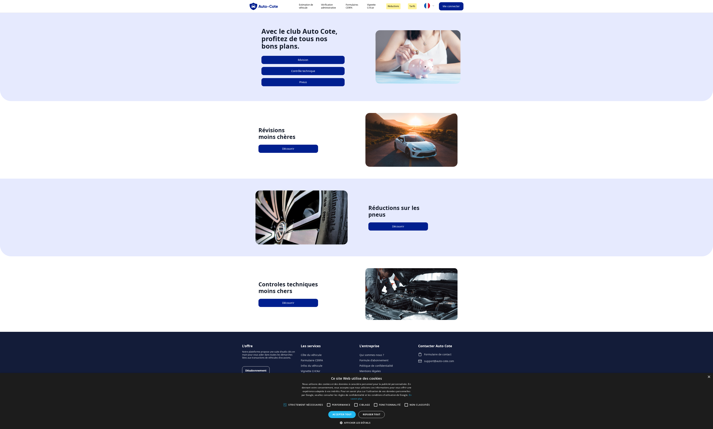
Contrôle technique (303, 71)
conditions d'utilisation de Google (390, 395)
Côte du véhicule (311, 355)
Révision (303, 60)
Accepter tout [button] (342, 414)
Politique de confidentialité (376, 365)
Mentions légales (370, 371)
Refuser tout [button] (371, 414)
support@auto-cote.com (439, 361)
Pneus (303, 82)
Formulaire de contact (437, 354)
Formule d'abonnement (373, 360)
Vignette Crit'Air (310, 371)
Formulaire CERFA (312, 360)
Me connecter (451, 6)
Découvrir (288, 148)
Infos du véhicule (311, 365)
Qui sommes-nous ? (371, 355)
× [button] (708, 377)
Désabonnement (255, 370)
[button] (356, 423)
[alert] (356, 401)
